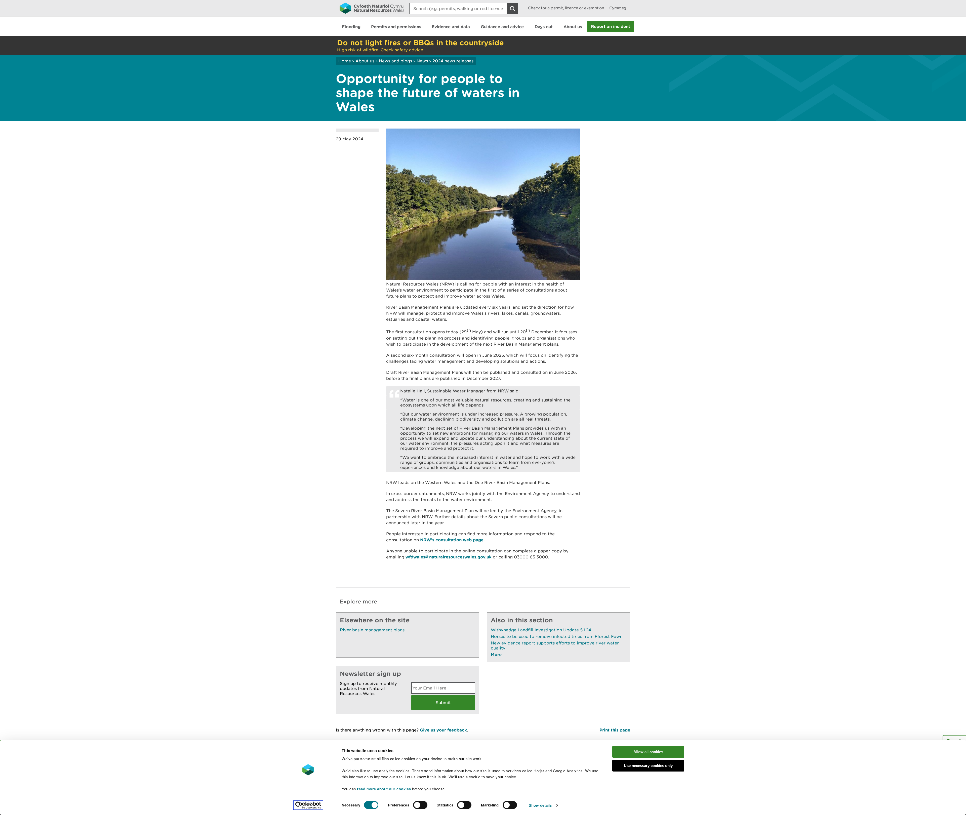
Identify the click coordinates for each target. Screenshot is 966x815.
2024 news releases (452, 60)
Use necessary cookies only (648, 765)
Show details (540, 805)
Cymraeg (617, 8)
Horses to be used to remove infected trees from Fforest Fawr (556, 636)
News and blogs (395, 60)
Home (344, 60)
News (422, 60)
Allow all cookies (648, 752)
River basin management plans (372, 629)
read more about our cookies (384, 789)
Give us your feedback (443, 729)
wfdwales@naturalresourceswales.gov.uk (449, 556)
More (496, 654)
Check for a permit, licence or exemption (566, 8)
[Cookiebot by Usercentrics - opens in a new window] (308, 805)
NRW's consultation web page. (452, 539)
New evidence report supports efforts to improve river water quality (555, 645)
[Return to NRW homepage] (372, 8)
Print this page (614, 729)
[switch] (420, 805)
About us (364, 60)
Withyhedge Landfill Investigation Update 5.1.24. (541, 629)
